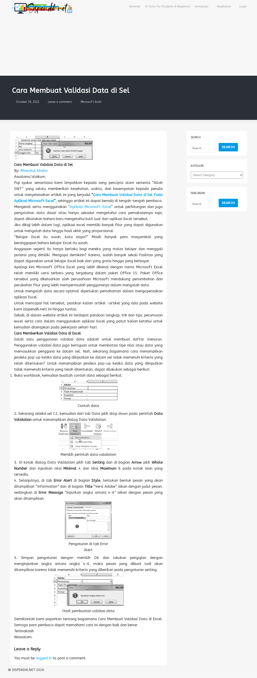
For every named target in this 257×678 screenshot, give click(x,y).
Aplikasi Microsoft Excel (90, 207)
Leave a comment (60, 102)
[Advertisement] (128, 45)
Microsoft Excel (91, 102)
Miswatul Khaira (33, 170)
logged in (44, 658)
